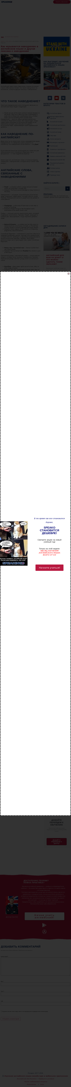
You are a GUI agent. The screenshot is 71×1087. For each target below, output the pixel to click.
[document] (35, 543)
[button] (68, 273)
